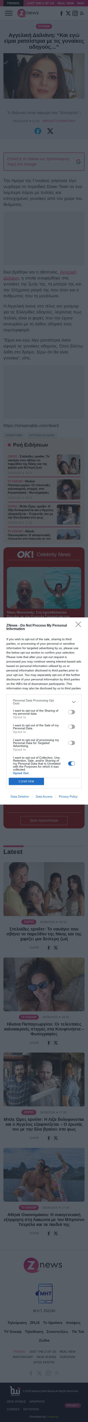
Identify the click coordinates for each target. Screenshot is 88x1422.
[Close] (80, 626)
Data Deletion (20, 796)
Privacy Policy (68, 796)
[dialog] (44, 711)
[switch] (71, 712)
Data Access (44, 796)
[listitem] (44, 702)
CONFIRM (26, 781)
